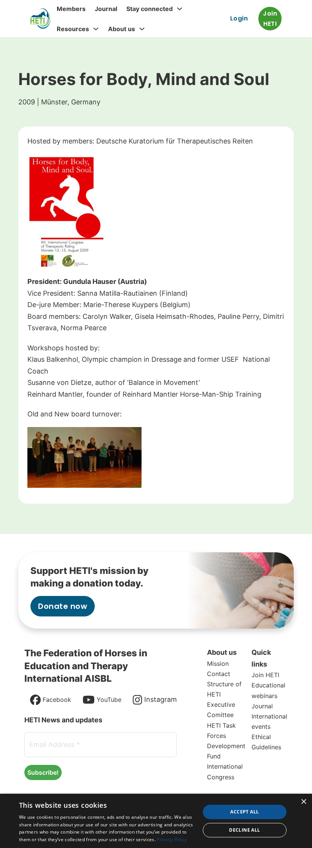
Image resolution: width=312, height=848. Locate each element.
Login (239, 18)
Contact (218, 674)
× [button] (303, 802)
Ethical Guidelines (266, 742)
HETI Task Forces (221, 730)
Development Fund (226, 751)
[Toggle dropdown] (180, 9)
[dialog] (156, 821)
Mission (218, 663)
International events (269, 721)
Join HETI (270, 18)
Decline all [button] (244, 830)
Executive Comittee (221, 710)
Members (71, 9)
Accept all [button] (244, 812)
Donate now (62, 606)
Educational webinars (268, 690)
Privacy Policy (172, 839)
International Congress (225, 771)
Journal (106, 9)
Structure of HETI (224, 689)
